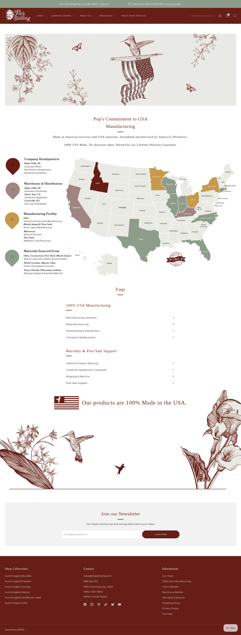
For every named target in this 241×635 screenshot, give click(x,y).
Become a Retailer (172, 592)
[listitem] (84, 4)
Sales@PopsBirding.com (98, 575)
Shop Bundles (173, 3)
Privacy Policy (170, 608)
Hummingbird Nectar (17, 592)
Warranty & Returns (173, 597)
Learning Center (61, 16)
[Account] (220, 15)
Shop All (104, 3)
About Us (85, 16)
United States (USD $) (201, 16)
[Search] (234, 15)
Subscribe (161, 534)
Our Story (168, 575)
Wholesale (105, 16)
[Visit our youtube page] (119, 604)
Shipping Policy (171, 603)
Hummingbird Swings (17, 586)
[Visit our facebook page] (84, 604)
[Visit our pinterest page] (98, 604)
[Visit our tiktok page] (105, 604)
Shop (40, 16)
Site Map (167, 613)
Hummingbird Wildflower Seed (23, 597)
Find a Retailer (170, 586)
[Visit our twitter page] (112, 604)
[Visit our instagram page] (91, 604)
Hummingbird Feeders (18, 581)
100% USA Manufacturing (176, 581)
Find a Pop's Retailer (133, 16)
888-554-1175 (91, 581)
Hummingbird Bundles (18, 575)
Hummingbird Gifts (16, 603)
